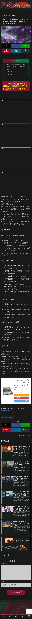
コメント (5, 563)
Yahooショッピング (21, 401)
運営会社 (8, 606)
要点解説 (10, 71)
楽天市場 (18, 398)
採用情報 (23, 606)
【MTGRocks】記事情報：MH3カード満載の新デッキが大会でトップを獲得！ (16, 67)
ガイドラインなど (8, 608)
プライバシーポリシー (24, 608)
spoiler (11, 417)
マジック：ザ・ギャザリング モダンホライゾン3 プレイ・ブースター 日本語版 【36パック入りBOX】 (21, 385)
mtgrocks (5, 417)
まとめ (10, 74)
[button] (25, 51)
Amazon (18, 395)
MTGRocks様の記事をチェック (10, 410)
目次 (13, 61)
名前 (2, 582)
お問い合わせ (16, 611)
